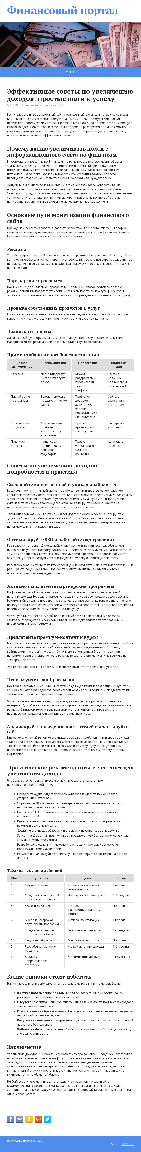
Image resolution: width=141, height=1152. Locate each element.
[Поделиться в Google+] (38, 1119)
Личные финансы (31, 105)
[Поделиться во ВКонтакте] (20, 1119)
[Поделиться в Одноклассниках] (29, 1119)
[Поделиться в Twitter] (47, 1119)
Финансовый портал (62, 10)
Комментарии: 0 (54, 105)
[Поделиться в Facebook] (10, 1119)
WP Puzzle (128, 1144)
